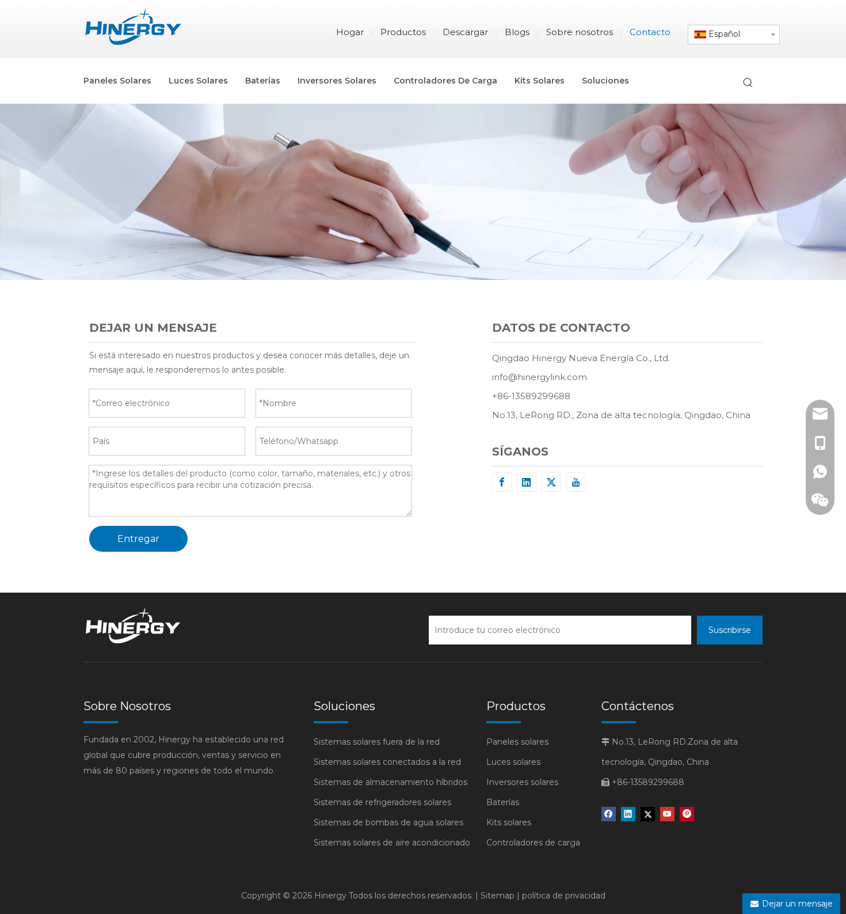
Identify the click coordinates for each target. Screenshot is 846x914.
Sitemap (498, 895)
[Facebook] (502, 482)
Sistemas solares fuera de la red (377, 742)
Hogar (350, 31)
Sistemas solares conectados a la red (387, 762)
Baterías (502, 802)
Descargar (465, 31)
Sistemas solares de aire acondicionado (392, 842)
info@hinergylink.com (539, 376)
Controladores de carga (533, 842)
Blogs (517, 31)
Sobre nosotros (579, 31)
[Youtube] (576, 482)
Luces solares (513, 762)
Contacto (650, 31)
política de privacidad (563, 895)
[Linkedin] (526, 482)
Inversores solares (522, 782)
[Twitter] (551, 482)
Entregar (138, 538)
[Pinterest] (687, 814)
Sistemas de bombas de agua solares (388, 822)
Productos (403, 31)
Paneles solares (517, 742)
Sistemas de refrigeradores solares (382, 802)
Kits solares (508, 822)
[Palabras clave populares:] (748, 83)
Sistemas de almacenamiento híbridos (390, 782)
